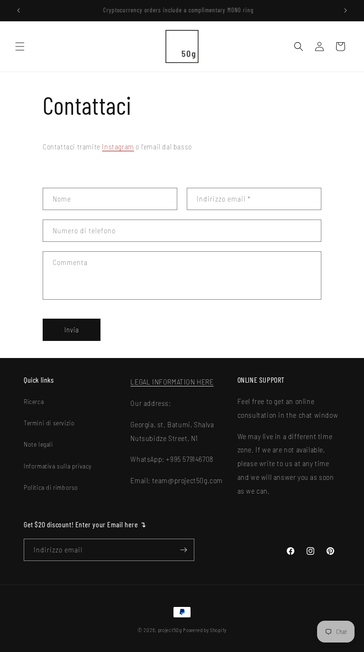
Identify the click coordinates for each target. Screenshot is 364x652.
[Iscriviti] (183, 550)
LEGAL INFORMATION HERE (171, 381)
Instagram (118, 146)
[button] (19, 46)
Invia (71, 329)
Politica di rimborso (51, 487)
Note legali (38, 444)
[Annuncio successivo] (345, 10)
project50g (170, 630)
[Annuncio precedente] (18, 10)
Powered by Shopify (205, 630)
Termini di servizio (49, 423)
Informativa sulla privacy (57, 466)
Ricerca (34, 401)
